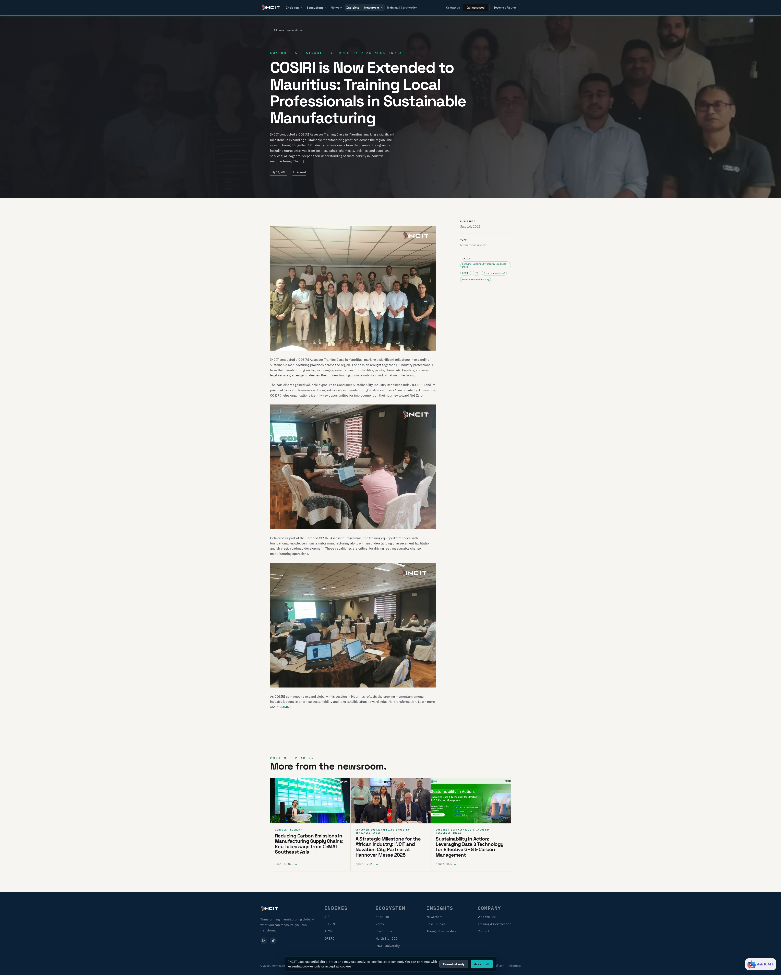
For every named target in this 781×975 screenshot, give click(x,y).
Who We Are (487, 917)
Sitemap (514, 966)
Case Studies (436, 924)
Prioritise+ (383, 917)
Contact (483, 931)
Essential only (454, 964)
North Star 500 (386, 938)
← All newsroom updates (286, 30)
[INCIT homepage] (271, 7)
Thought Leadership (441, 931)
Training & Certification (402, 7)
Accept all (481, 964)
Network (336, 7)
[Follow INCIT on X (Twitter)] (273, 940)
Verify (379, 924)
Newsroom (434, 917)
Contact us (453, 7)
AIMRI (329, 931)
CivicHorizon (384, 931)
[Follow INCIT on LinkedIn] (263, 940)
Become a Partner (504, 7)
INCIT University (387, 946)
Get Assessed (475, 7)
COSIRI (285, 707)
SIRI (327, 917)
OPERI (329, 938)
